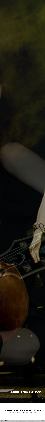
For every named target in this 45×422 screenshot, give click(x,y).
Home (10, 412)
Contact (35, 412)
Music (16, 412)
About (13, 412)
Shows (20, 412)
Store (27, 412)
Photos (24, 412)
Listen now (40, 398)
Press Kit (31, 412)
